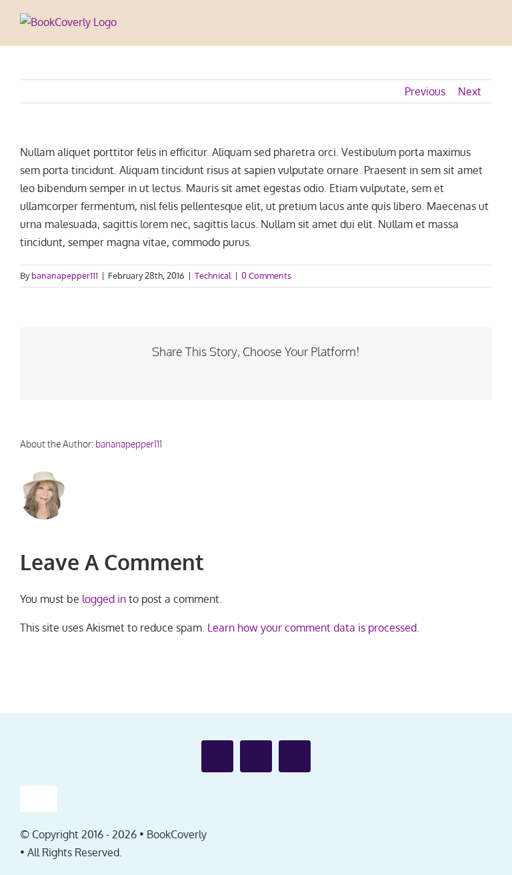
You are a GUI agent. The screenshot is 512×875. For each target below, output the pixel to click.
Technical (213, 275)
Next (469, 91)
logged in (104, 599)
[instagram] (295, 756)
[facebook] (217, 756)
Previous (425, 91)
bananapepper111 (64, 275)
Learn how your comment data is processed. (313, 627)
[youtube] (256, 756)
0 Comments (266, 275)
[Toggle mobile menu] (486, 26)
